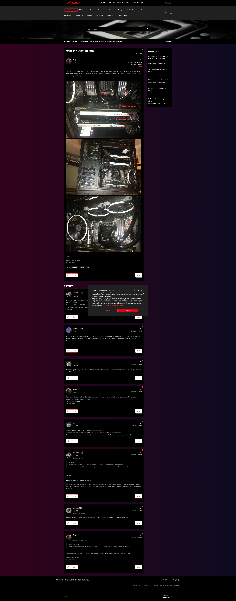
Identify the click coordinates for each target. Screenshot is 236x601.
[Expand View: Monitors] (93, 15)
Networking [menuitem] (110, 15)
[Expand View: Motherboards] (73, 15)
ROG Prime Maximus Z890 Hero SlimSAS (158, 80)
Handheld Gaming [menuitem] (131, 10)
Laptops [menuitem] (120, 10)
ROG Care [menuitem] (81, 10)
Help (166, 12)
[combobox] (118, 29)
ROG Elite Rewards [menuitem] (122, 15)
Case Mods (74, 267)
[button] (68, 275)
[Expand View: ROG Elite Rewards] (129, 15)
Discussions (84, 41)
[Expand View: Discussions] (106, 10)
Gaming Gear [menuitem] (99, 15)
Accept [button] (128, 310)
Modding (82, 267)
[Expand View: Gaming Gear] (104, 15)
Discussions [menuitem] (101, 10)
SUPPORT (142, 3)
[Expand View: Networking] (115, 15)
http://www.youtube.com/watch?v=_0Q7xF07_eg (78, 480)
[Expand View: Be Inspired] (76, 10)
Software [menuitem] (91, 10)
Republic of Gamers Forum (71, 41)
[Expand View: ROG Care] (86, 10)
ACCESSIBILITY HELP (83, 580)
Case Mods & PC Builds (96, 41)
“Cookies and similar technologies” (114, 305)
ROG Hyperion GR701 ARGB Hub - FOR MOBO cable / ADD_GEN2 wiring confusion (158, 59)
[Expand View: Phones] (146, 10)
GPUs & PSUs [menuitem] (79, 15)
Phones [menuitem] (143, 10)
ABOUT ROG (59, 580)
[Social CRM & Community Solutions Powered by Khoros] (167, 597)
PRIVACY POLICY (148, 585)
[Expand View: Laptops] (124, 10)
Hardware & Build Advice (155, 63)
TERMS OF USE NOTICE (137, 585)
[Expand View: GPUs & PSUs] (84, 15)
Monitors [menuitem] (89, 15)
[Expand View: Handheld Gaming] (137, 10)
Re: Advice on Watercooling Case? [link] (114, 41)
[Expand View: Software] (95, 10)
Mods (88, 267)
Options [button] (168, 41)
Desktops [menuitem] (111, 10)
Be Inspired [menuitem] (71, 10)
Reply (138, 275)
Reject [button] (108, 310)
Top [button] (67, 596)
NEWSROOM (72, 580)
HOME (66, 580)
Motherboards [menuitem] (67, 15)
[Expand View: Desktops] (115, 10)
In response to (78, 458)
